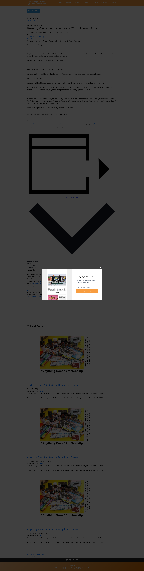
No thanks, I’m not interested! (72, 301)
